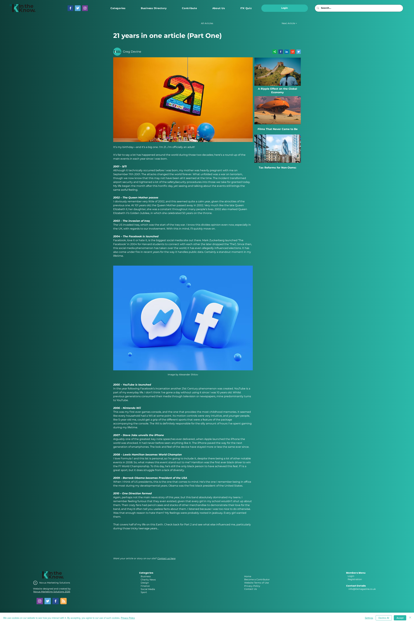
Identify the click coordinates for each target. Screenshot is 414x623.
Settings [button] (369, 617)
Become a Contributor (257, 579)
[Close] (410, 617)
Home (247, 576)
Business (146, 576)
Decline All (383, 617)
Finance (145, 585)
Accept (400, 617)
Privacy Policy (252, 585)
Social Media (148, 589)
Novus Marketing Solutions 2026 (51, 591)
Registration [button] (355, 579)
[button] (118, 8)
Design (145, 582)
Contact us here (166, 558)
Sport (144, 592)
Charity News (148, 579)
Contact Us (250, 589)
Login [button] (351, 576)
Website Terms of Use (256, 582)
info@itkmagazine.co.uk (362, 589)
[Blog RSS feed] (63, 601)
